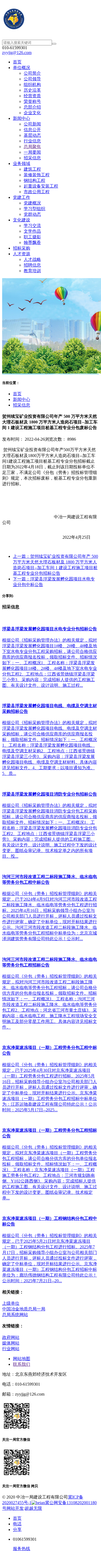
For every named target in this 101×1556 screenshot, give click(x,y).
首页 (17, 393)
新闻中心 (21, 399)
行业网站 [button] (10, 1348)
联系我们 (21, 1364)
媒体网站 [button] (10, 1343)
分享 (17, 1529)
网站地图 (21, 1358)
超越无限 (33, 1508)
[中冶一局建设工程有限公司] (50, 20)
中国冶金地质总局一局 (23, 1309)
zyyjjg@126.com (17, 52)
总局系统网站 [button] (15, 1314)
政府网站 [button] (10, 1337)
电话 (17, 1524)
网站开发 (15, 1508)
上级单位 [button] (10, 1303)
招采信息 (21, 405)
